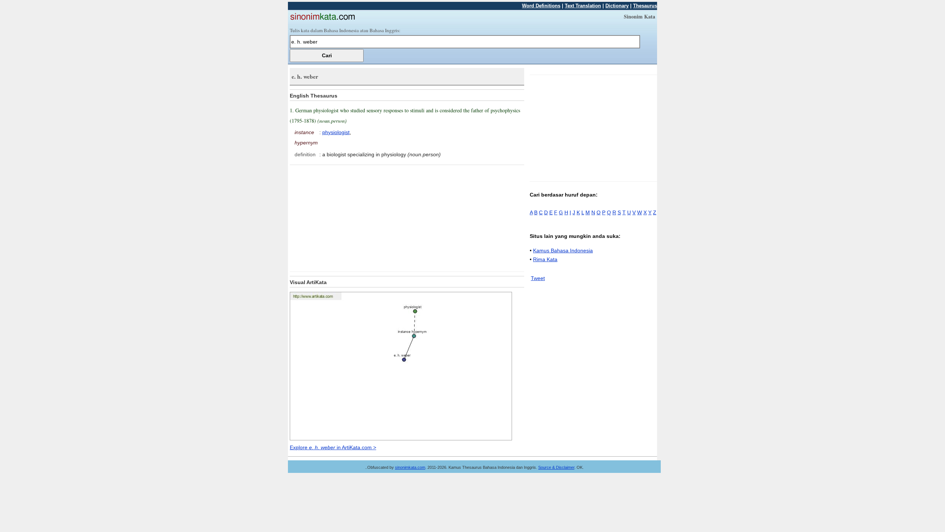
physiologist (336, 132)
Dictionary (617, 5)
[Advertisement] (352, 217)
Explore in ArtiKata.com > (333, 447)
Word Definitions (541, 5)
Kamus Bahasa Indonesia (563, 250)
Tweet (538, 278)
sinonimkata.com (410, 467)
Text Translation (583, 5)
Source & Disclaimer (556, 467)
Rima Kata (545, 259)
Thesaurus (645, 5)
